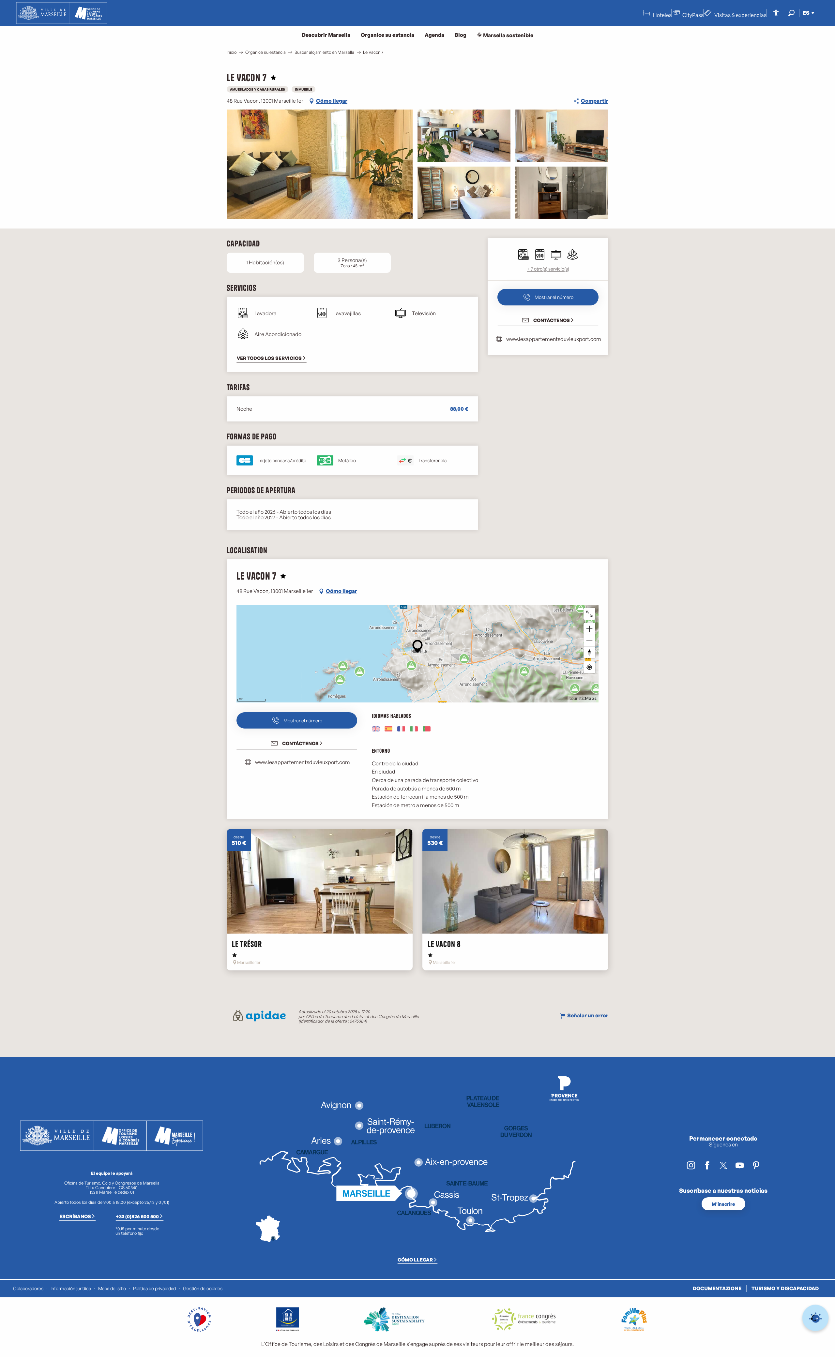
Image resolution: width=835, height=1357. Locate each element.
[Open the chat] (815, 1318)
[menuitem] (61, 13)
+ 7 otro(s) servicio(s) (548, 269)
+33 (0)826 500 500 (137, 1216)
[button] (791, 13)
